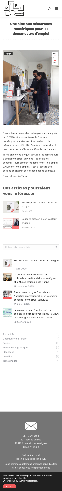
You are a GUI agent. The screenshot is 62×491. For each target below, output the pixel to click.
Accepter (9, 486)
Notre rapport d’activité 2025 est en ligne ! (39, 204)
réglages (33, 481)
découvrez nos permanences (34, 467)
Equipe (8, 54)
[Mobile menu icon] (56, 8)
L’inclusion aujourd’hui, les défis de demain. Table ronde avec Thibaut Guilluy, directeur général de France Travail (36, 314)
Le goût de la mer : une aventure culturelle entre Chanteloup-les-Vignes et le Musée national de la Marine (35, 278)
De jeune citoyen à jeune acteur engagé (39, 221)
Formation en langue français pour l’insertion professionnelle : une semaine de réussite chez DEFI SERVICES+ (35, 296)
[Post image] (11, 207)
